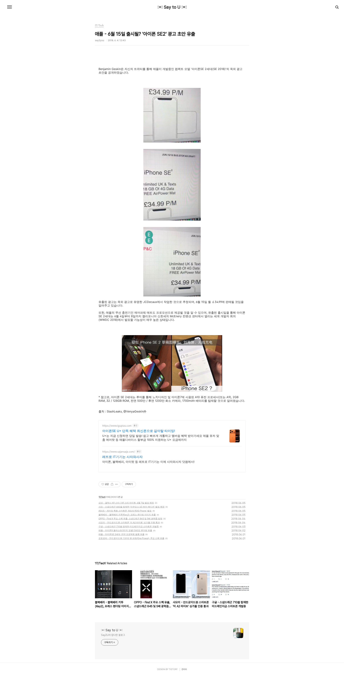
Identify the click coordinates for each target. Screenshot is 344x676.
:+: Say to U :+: (172, 7)
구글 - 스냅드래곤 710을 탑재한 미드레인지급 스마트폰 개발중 (129, 526)
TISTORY (173, 669)
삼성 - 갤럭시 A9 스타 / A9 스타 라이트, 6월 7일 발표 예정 (126, 502)
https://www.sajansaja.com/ (118, 451)
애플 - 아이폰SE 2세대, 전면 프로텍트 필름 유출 (121, 534)
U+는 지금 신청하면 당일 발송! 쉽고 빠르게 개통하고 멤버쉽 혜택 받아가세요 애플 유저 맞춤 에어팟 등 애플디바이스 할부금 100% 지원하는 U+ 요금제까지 (160, 437)
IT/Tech (102, 497)
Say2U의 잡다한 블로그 (113, 635)
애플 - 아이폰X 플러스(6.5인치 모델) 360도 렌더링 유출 (125, 530)
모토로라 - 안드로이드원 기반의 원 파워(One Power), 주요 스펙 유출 (131, 538)
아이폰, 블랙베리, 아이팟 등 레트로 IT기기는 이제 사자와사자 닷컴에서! (148, 461)
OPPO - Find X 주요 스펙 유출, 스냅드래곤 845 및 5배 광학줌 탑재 (130, 518)
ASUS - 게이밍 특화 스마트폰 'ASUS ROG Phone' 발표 (125, 510)
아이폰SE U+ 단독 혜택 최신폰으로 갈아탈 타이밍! (138, 431)
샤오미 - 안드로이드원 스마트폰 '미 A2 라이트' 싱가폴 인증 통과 (129, 522)
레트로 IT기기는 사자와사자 (122, 457)
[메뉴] (9, 7)
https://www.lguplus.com (117, 425)
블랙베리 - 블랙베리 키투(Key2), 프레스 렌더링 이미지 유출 (127, 514)
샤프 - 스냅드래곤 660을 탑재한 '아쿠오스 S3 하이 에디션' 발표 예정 (131, 506)
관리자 (184, 669)
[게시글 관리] (116, 484)
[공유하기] (112, 484)
